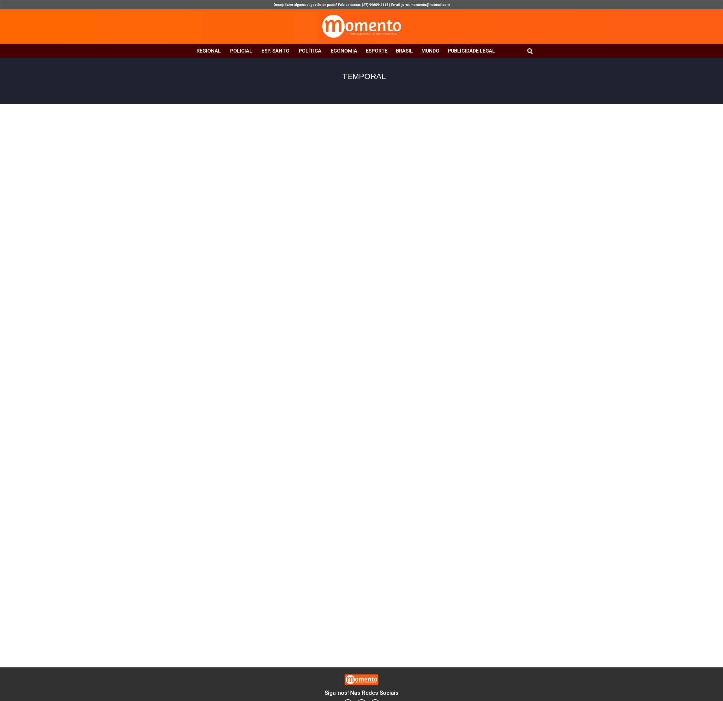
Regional (209, 51)
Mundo (430, 51)
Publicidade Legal (471, 51)
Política (310, 51)
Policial (241, 51)
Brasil (404, 51)
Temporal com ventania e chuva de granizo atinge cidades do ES (270, 168)
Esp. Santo (275, 51)
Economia (344, 51)
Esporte (376, 51)
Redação (290, 127)
